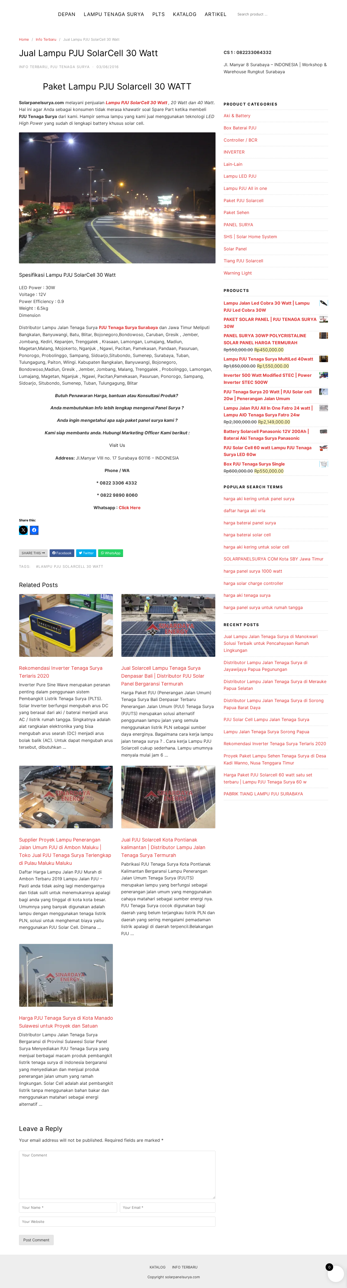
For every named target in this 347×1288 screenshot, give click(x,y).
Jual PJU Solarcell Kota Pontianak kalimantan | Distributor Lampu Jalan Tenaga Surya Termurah (163, 847)
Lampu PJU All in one (245, 188)
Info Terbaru (46, 39)
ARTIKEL (216, 14)
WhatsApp (112, 553)
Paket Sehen (236, 212)
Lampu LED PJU (240, 176)
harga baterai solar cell (247, 534)
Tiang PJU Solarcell (243, 260)
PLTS (158, 14)
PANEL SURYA (238, 224)
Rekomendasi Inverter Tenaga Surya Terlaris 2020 (275, 743)
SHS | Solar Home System (250, 236)
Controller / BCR (240, 140)
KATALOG (185, 14)
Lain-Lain (233, 164)
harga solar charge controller (253, 583)
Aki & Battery (237, 115)
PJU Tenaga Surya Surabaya (128, 327)
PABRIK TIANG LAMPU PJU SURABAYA (263, 793)
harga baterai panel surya (250, 522)
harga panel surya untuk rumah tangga (263, 607)
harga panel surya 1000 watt (253, 571)
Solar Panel (235, 248)
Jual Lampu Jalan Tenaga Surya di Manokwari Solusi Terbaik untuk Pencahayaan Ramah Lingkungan (271, 643)
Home (24, 39)
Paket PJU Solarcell (244, 200)
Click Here (130, 507)
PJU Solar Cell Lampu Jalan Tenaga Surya (266, 719)
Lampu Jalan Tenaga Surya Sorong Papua (266, 731)
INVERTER (234, 152)
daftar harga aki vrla (244, 510)
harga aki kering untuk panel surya (259, 498)
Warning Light (238, 273)
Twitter (88, 553)
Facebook (64, 553)
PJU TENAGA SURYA (70, 67)
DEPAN (67, 14)
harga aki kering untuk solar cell (256, 547)
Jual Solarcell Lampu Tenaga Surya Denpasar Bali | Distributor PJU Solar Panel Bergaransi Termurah (162, 676)
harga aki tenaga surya (247, 595)
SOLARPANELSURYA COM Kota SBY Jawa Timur (273, 559)
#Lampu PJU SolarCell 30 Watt (69, 566)
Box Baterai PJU (240, 127)
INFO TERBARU (185, 1267)
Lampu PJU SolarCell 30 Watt (137, 102)
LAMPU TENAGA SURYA (114, 14)
